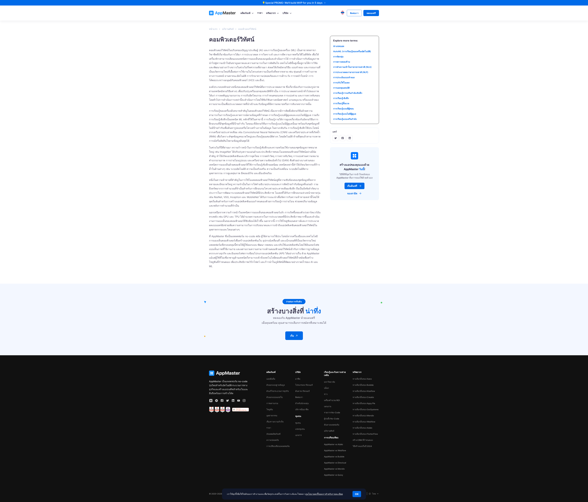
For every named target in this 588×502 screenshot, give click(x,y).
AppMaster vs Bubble (334, 456)
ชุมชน (298, 423)
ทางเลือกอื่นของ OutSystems (366, 409)
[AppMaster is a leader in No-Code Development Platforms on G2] (211, 409)
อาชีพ (297, 379)
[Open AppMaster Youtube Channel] (238, 400)
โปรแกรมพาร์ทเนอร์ (304, 385)
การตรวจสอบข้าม (341, 61)
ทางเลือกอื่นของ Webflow (364, 421)
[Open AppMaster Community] (210, 400)
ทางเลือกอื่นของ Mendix (363, 415)
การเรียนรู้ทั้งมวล (341, 103)
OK (357, 494)
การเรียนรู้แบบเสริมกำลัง (345, 119)
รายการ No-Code (332, 412)
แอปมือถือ (270, 379)
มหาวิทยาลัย (329, 382)
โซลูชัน (269, 409)
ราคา (268, 428)
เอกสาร (298, 435)
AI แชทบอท (338, 46)
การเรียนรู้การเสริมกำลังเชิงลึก (347, 93)
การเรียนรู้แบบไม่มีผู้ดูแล (344, 113)
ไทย (374, 494)
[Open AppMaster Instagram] (244, 400)
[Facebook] (342, 138)
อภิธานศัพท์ (329, 431)
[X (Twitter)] (335, 138)
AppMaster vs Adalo (333, 444)
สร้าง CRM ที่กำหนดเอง (363, 440)
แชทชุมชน (300, 429)
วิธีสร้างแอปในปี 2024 (362, 446)
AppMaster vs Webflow (335, 450)
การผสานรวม (272, 403)
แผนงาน (327, 406)
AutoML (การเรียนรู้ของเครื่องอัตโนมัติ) (352, 51)
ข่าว (326, 394)
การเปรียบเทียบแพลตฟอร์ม (278, 446)
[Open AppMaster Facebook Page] (222, 400)
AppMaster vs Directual (335, 462)
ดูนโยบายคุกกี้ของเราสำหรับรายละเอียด (324, 494)
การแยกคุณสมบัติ (341, 87)
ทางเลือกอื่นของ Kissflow (364, 391)
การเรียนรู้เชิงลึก (341, 98)
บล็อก (326, 388)
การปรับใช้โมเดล (341, 82)
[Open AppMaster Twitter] (227, 400)
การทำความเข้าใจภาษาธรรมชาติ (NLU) (352, 67)
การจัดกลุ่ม (338, 56)
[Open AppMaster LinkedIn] (233, 400)
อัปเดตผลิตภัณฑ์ (273, 434)
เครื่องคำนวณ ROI (332, 400)
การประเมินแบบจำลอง (344, 77)
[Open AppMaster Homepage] (229, 373)
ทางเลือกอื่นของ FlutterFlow (365, 434)
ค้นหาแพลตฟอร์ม (331, 425)
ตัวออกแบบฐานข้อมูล (275, 385)
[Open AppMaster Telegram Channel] (216, 400)
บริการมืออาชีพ (302, 409)
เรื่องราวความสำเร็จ (275, 421)
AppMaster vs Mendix (334, 469)
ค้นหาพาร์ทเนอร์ (302, 391)
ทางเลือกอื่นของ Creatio (363, 397)
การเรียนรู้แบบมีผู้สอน (343, 108)
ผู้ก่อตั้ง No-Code (331, 418)
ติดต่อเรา (299, 397)
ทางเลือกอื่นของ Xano (362, 379)
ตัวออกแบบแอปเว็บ (274, 397)
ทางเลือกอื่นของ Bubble (363, 385)
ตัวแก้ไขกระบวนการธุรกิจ (277, 391)
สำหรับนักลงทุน (302, 403)
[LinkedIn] (349, 138)
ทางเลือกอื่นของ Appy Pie (364, 403)
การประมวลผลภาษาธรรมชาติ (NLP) (350, 72)
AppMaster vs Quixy (333, 475)
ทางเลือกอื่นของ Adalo (362, 428)
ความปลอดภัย (272, 440)
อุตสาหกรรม (271, 415)
